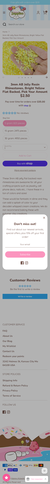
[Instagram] (26, 262)
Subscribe (25, 254)
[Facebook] (22, 262)
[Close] (44, 218)
